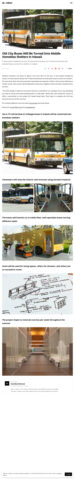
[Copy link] (62, 68)
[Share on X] (52, 68)
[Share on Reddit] (55, 68)
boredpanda (30, 107)
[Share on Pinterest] (48, 68)
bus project (33, 103)
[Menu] (71, 2)
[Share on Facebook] (45, 68)
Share (70, 68)
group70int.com (16, 107)
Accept (68, 474)
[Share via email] (59, 68)
